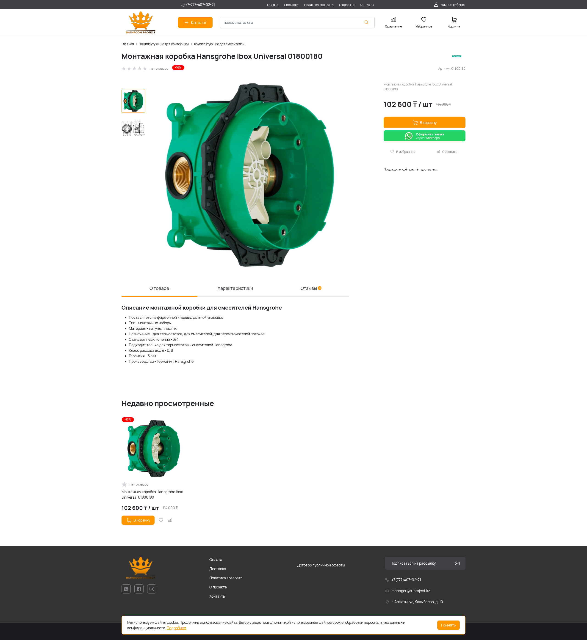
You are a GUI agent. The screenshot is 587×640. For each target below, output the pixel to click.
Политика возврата (226, 577)
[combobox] (297, 22)
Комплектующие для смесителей (219, 44)
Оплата (215, 559)
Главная (128, 44)
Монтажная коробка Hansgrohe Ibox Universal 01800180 (152, 494)
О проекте (218, 587)
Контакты (217, 596)
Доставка (217, 568)
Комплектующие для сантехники (164, 44)
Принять (448, 625)
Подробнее (176, 627)
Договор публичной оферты (321, 565)
